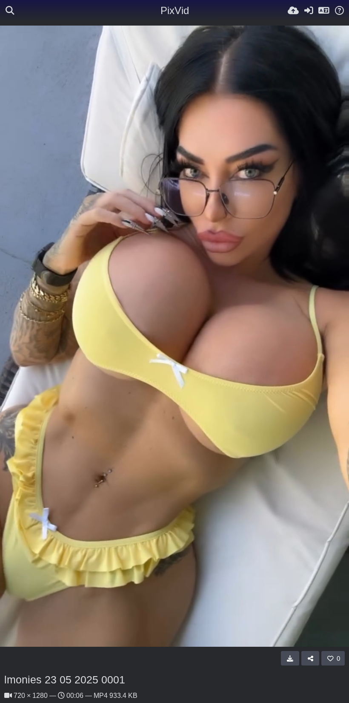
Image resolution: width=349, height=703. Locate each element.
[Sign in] (308, 10)
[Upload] (293, 10)
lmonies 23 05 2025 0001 (64, 680)
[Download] (290, 658)
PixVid (174, 10)
